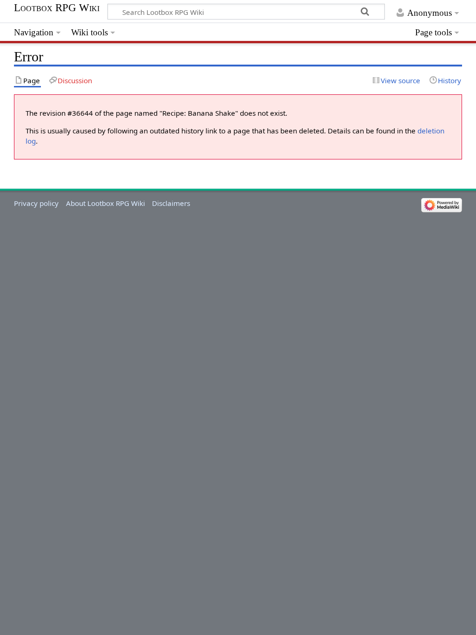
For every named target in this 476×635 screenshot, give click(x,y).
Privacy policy (36, 203)
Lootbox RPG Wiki (56, 8)
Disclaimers (171, 203)
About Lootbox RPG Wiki (105, 203)
